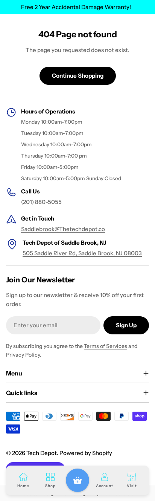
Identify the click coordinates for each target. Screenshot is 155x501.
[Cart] (77, 480)
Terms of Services (105, 346)
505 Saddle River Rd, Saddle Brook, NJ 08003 (82, 253)
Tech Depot (41, 453)
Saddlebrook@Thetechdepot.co (63, 229)
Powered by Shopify (85, 453)
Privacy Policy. (23, 354)
